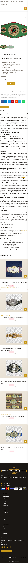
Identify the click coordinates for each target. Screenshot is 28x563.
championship (7, 94)
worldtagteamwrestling (12, 96)
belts (4, 91)
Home (2, 54)
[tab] (4, 107)
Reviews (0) (13, 107)
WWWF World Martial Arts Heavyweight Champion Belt (12, 416)
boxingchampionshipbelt (19, 92)
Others (15, 54)
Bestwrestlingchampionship (6, 92)
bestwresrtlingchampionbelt (18, 91)
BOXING (7, 89)
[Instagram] (5, 547)
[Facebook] (2, 547)
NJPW (2, 380)
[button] (26, 17)
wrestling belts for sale (13, 97)
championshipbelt (14, 94)
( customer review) (11, 320)
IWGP (2, 347)
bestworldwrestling (8, 91)
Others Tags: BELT (4, 96)
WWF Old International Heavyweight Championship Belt (12, 317)
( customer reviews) (11, 287)
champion (3, 94)
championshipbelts (21, 94)
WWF (10, 315)
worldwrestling (21, 96)
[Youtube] (7, 547)
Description (4, 107)
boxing (13, 92)
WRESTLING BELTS (8, 54)
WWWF (10, 280)
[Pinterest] (10, 547)
